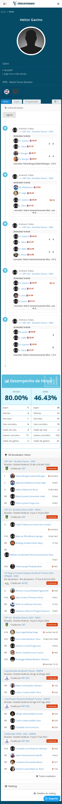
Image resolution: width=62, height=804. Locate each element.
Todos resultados (47, 776)
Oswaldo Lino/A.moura (27, 727)
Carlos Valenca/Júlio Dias (28, 720)
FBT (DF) (25, 677)
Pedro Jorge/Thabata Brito (29, 566)
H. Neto (22, 248)
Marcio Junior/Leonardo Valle (30, 496)
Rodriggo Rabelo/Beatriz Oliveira (32, 659)
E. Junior (23, 301)
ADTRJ (24, 583)
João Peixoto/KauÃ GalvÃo (29, 755)
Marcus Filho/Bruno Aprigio (29, 536)
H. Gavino (24, 140)
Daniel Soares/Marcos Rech (30, 768)
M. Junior (23, 331)
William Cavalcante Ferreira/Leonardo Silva (31, 554)
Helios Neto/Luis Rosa (27, 489)
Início (3, 11)
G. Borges (24, 159)
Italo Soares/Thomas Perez (29, 597)
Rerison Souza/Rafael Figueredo (32, 590)
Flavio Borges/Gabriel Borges (30, 476)
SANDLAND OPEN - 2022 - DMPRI (20, 733)
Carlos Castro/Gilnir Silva (28, 692)
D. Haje (22, 193)
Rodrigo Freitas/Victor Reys (29, 542)
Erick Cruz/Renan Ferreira (28, 604)
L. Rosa (22, 254)
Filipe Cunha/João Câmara (29, 685)
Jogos (17, 101)
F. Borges (23, 153)
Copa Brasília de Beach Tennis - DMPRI (23, 670)
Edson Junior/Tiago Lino (27, 503)
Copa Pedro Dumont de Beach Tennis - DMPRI (27, 698)
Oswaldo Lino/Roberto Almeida (31, 748)
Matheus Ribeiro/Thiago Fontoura (33, 610)
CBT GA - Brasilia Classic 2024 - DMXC (22, 617)
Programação (31, 101)
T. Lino (22, 295)
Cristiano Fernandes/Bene (29, 761)
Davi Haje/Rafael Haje (27, 632)
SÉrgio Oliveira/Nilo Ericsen (29, 713)
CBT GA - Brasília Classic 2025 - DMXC (22, 509)
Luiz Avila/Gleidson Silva (28, 639)
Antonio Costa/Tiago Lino (28, 645)
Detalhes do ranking (46, 793)
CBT (23, 468)
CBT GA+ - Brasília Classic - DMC (38, 131)
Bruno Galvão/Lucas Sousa (29, 652)
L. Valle (22, 337)
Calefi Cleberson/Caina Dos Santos (33, 524)
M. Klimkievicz (26, 187)
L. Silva (22, 146)
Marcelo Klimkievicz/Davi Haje (31, 482)
